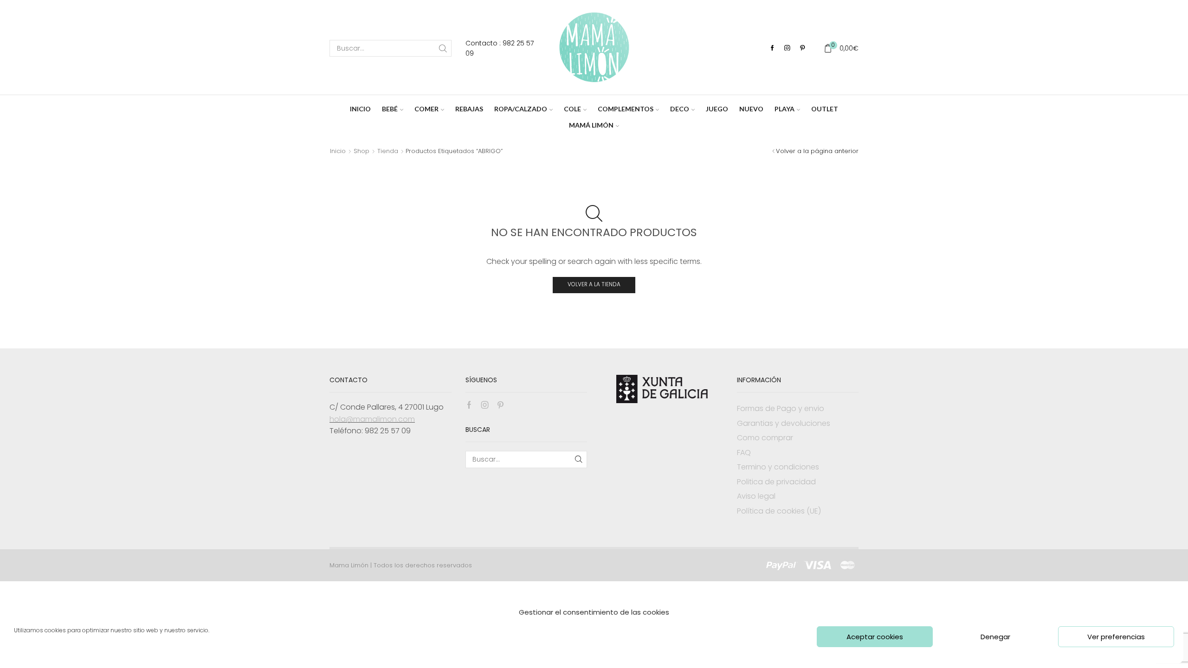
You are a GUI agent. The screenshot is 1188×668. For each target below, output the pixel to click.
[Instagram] (787, 48)
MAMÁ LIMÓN (591, 125)
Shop (361, 151)
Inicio (338, 151)
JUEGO (717, 109)
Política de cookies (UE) (779, 511)
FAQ (744, 452)
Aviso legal (756, 496)
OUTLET (824, 109)
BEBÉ (390, 109)
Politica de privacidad (776, 481)
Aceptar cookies (874, 637)
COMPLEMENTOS (625, 109)
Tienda (387, 151)
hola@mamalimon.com (372, 419)
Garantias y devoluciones (783, 423)
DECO (679, 109)
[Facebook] (772, 48)
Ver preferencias (1116, 637)
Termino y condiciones (778, 467)
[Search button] (443, 48)
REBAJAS (469, 109)
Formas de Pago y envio (780, 408)
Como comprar (765, 437)
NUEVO (751, 109)
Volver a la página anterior (817, 151)
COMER (426, 109)
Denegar (995, 637)
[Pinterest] (803, 48)
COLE (572, 109)
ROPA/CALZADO (520, 109)
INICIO (360, 109)
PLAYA (784, 109)
